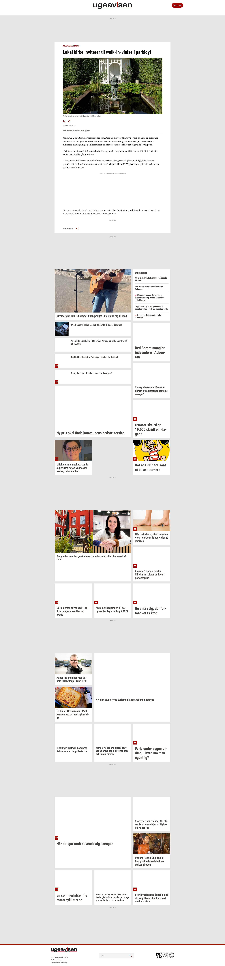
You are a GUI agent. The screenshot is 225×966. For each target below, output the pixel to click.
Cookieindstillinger (56, 960)
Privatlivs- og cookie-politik (59, 957)
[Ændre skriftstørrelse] (64, 121)
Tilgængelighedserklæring (59, 963)
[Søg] (130, 955)
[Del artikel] (69, 121)
